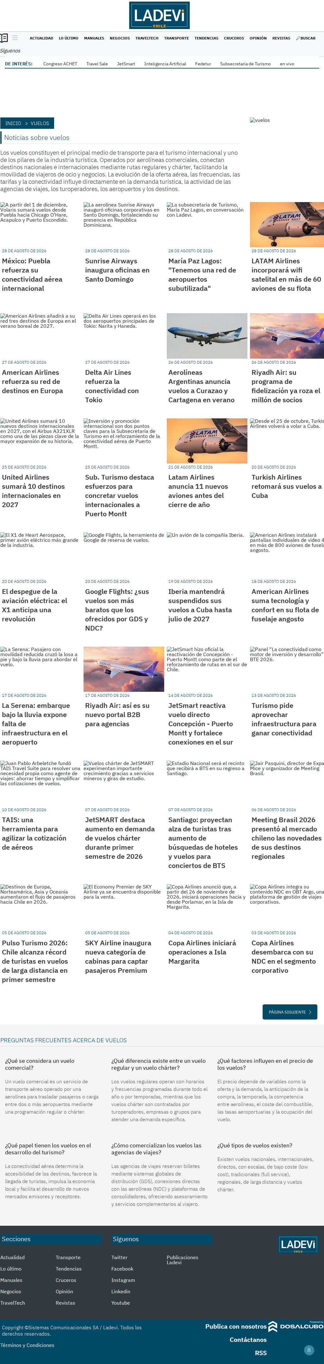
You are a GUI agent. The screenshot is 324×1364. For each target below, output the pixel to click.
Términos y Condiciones (27, 1345)
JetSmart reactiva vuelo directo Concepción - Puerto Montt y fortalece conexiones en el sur (200, 723)
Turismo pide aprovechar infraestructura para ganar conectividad (284, 719)
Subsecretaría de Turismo (245, 64)
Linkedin (120, 1291)
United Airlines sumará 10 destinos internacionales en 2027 (33, 490)
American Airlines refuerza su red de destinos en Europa (32, 381)
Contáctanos (248, 1339)
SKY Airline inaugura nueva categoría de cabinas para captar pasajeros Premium (118, 956)
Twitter (119, 1257)
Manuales (94, 38)
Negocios (120, 38)
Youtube (120, 1303)
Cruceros (234, 38)
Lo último (68, 38)
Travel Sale (97, 64)
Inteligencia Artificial (165, 64)
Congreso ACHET (60, 64)
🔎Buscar (305, 38)
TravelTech (147, 38)
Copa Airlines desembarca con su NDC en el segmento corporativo (284, 956)
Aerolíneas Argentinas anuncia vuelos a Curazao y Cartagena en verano (201, 386)
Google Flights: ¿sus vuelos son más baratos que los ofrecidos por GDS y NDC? (117, 609)
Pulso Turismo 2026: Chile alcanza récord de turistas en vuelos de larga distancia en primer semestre (35, 961)
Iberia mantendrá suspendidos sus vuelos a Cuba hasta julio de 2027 (200, 605)
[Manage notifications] (309, 1350)
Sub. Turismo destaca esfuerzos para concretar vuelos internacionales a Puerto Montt (119, 495)
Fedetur (203, 64)
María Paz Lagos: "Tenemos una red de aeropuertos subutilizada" (202, 274)
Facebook (122, 1268)
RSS (261, 1353)
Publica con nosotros (236, 1326)
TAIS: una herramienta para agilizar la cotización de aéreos (34, 833)
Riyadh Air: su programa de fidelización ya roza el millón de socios (286, 386)
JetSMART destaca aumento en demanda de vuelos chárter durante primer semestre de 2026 (120, 838)
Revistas (281, 38)
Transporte (176, 38)
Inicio (13, 123)
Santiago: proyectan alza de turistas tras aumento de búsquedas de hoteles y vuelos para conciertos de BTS (203, 842)
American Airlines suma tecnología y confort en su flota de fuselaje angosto (285, 605)
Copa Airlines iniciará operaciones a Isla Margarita (202, 952)
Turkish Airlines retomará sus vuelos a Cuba (287, 486)
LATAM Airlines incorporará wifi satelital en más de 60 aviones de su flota (286, 274)
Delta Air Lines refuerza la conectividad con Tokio (112, 386)
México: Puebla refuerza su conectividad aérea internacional (32, 274)
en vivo (287, 64)
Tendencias (206, 38)
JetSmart (126, 64)
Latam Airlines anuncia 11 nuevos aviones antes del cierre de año (198, 490)
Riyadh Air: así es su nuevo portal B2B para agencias (117, 714)
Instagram (123, 1280)
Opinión (258, 38)
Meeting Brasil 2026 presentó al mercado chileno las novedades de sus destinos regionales (287, 838)
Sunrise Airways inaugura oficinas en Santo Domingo (117, 270)
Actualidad (41, 38)
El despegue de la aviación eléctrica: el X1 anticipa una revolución (34, 605)
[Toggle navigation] (13, 38)
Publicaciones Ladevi (182, 1259)
